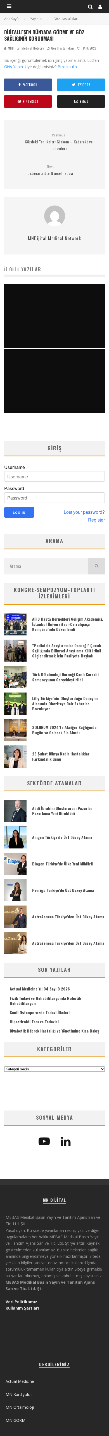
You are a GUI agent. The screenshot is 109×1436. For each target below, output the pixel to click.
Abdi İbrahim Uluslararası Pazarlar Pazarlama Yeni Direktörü (62, 810)
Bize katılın (67, 66)
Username (14, 467)
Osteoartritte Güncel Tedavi (50, 170)
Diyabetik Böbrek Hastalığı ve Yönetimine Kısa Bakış (54, 1031)
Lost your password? (84, 512)
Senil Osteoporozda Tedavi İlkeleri (40, 1012)
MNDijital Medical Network (25, 48)
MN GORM (15, 1420)
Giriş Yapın (13, 66)
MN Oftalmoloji (20, 1407)
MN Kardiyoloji (19, 1394)
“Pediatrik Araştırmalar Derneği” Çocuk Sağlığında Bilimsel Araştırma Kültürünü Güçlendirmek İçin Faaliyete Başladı (66, 650)
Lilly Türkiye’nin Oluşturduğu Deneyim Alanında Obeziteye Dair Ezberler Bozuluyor (65, 703)
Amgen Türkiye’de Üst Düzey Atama (62, 837)
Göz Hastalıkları (62, 48)
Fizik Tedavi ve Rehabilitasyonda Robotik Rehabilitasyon (45, 1000)
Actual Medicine (20, 1381)
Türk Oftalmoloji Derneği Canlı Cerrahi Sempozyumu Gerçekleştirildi (65, 676)
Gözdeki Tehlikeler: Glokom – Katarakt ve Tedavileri (59, 142)
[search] (96, 566)
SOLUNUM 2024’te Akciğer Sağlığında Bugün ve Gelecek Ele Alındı (64, 729)
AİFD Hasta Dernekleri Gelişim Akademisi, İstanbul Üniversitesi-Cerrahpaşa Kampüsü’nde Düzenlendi (67, 624)
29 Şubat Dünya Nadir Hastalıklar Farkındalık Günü (60, 756)
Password (14, 488)
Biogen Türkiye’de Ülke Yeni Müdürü (62, 864)
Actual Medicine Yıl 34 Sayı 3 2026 (40, 989)
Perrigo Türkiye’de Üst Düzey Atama (63, 890)
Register (96, 520)
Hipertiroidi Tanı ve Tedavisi (34, 1021)
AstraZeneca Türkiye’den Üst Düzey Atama (68, 916)
